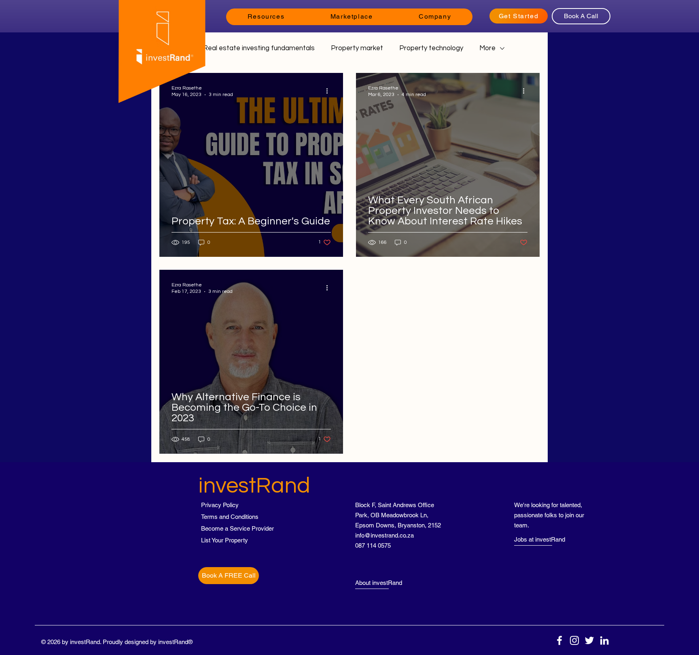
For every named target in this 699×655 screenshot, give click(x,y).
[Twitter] (589, 640)
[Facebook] (559, 640)
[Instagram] (574, 640)
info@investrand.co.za (384, 535)
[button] (266, 17)
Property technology (431, 48)
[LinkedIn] (604, 640)
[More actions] (330, 91)
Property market (357, 48)
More (487, 48)
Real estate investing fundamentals (259, 48)
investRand (254, 485)
